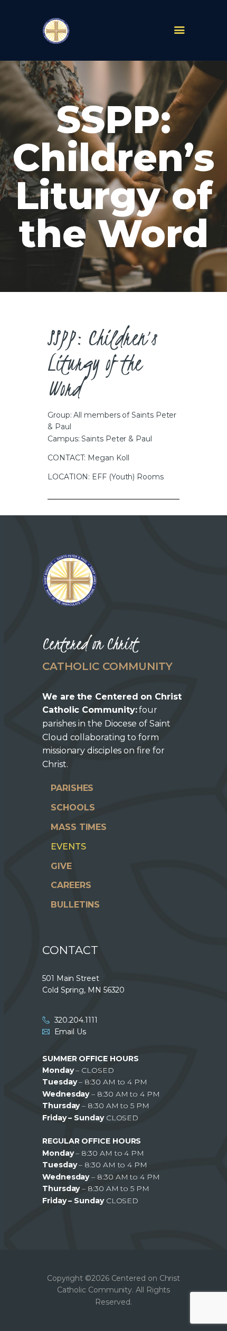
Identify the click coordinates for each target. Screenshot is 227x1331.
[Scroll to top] (209, 1305)
